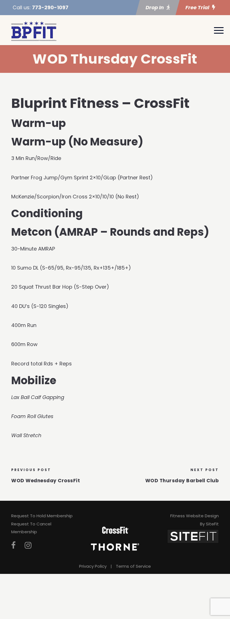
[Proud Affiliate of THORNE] (115, 546)
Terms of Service (133, 566)
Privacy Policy (93, 566)
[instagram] (28, 545)
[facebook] (13, 545)
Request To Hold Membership (42, 516)
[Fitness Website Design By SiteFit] (193, 536)
